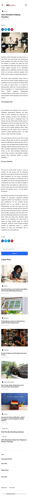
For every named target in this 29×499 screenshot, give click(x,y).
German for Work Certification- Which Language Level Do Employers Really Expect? (13, 418)
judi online (4, 463)
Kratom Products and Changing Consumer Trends (14, 354)
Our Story (12, 487)
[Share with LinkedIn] (8, 29)
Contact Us (4, 487)
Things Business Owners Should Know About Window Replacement (13, 322)
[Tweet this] (5, 29)
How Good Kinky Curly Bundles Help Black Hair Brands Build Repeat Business (14, 290)
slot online (4, 477)
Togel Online (4, 470)
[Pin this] (12, 29)
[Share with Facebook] (2, 29)
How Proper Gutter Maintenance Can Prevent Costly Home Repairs (12, 386)
